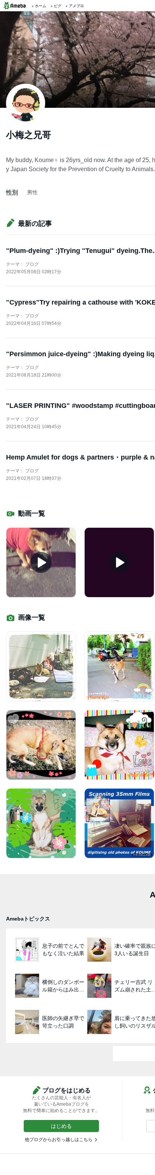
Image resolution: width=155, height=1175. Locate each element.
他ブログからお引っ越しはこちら (59, 1139)
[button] (61, 1126)
